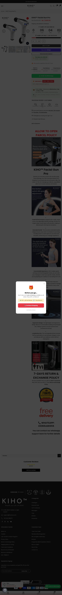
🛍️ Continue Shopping (31, 305)
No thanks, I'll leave (31, 310)
